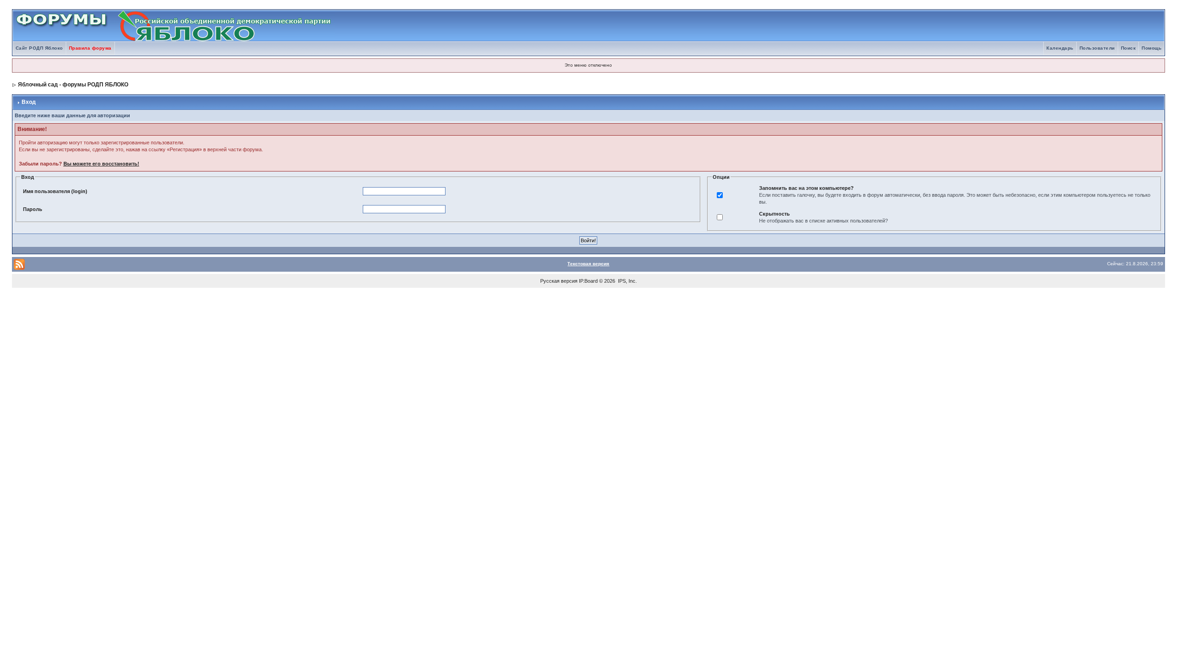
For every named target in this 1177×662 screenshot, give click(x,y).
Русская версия (558, 281)
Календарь (1060, 48)
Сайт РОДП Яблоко (39, 48)
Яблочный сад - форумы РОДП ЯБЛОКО (73, 84)
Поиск (1128, 48)
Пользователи (1097, 48)
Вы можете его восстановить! (101, 163)
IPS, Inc (626, 281)
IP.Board (588, 281)
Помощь (1151, 48)
